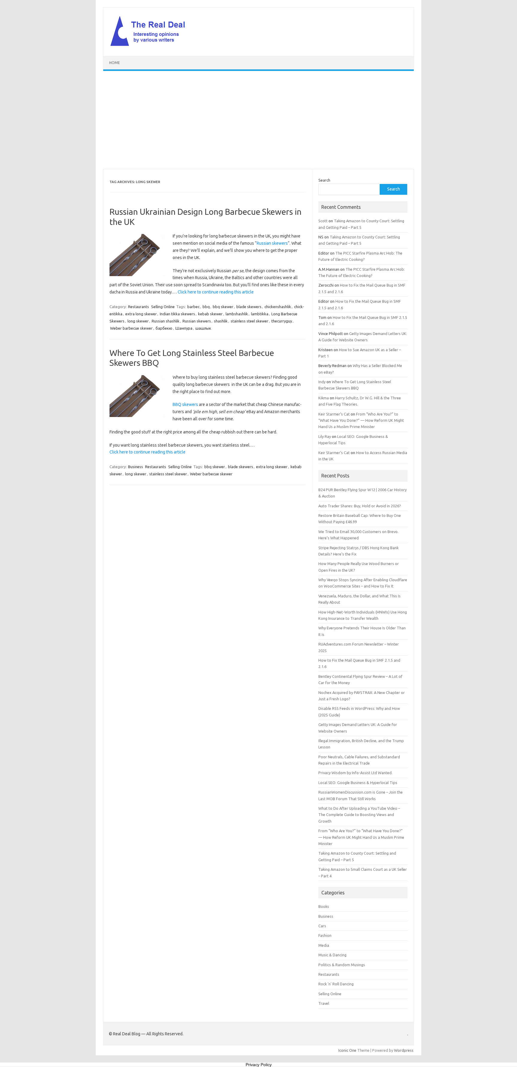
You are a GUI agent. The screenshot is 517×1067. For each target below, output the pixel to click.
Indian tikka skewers (177, 314)
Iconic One (347, 1050)
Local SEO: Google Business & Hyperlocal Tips (357, 782)
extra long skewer (141, 314)
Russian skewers (272, 243)
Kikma (323, 398)
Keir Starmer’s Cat (334, 414)
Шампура (183, 328)
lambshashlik (237, 314)
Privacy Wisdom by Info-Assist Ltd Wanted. (355, 773)
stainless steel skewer (249, 321)
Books (323, 906)
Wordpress (403, 1050)
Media (323, 945)
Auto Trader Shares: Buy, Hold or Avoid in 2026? (359, 506)
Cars (322, 926)
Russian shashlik (166, 321)
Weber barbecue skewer (131, 328)
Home (114, 63)
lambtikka (259, 314)
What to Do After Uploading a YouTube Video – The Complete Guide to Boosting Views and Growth (359, 814)
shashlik (221, 321)
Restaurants (138, 307)
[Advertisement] (258, 120)
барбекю (164, 328)
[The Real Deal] (150, 45)
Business (135, 467)
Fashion (325, 935)
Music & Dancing (332, 955)
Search (324, 180)
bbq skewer (223, 307)
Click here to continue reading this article (216, 292)
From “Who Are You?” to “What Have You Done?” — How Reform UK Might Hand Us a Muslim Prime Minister (361, 420)
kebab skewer (210, 314)
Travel (323, 1003)
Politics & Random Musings (341, 965)
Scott (323, 221)
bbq (206, 307)
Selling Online (163, 307)
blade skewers (248, 307)
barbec (193, 307)
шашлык (203, 328)
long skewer (138, 321)
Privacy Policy (259, 1064)
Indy (322, 382)
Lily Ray (324, 436)
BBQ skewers (185, 404)
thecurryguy (281, 321)
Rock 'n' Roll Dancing (336, 984)
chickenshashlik (277, 307)
